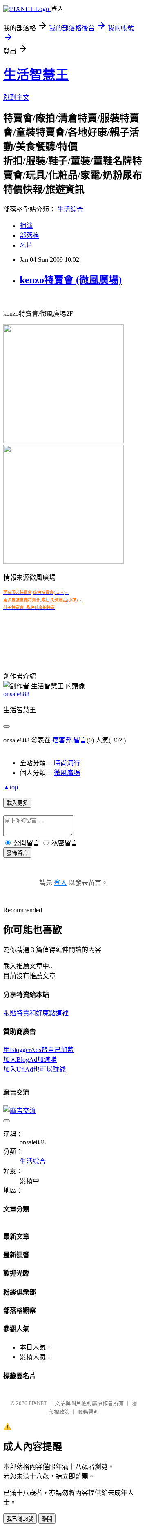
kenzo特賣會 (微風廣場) (71, 280)
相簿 (26, 225)
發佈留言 (17, 853)
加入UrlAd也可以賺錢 (34, 1069)
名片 (26, 245)
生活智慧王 (36, 74)
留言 (80, 740)
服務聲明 (88, 1412)
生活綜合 (70, 209)
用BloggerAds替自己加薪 (38, 1049)
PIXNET (38, 1403)
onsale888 (16, 693)
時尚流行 (67, 763)
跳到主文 (16, 97)
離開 (47, 1519)
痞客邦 (62, 740)
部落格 (29, 235)
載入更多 (17, 803)
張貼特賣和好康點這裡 (36, 1013)
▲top (10, 787)
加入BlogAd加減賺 (30, 1059)
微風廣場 (67, 772)
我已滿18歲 (20, 1519)
